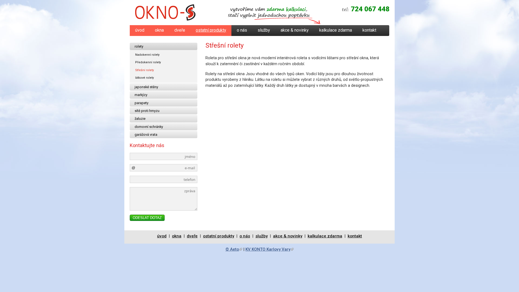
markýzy (141, 95)
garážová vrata (146, 134)
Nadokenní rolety (147, 55)
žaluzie (140, 119)
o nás (242, 30)
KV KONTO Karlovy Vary (269, 249)
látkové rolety (144, 77)
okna (159, 30)
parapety (141, 103)
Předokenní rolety (148, 62)
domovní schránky (149, 127)
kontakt (369, 30)
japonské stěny (146, 87)
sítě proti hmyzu (147, 111)
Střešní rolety (144, 70)
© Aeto (233, 249)
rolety (139, 46)
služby (264, 30)
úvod (139, 30)
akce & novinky (295, 30)
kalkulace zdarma (335, 30)
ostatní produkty (211, 30)
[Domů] (165, 13)
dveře (179, 30)
